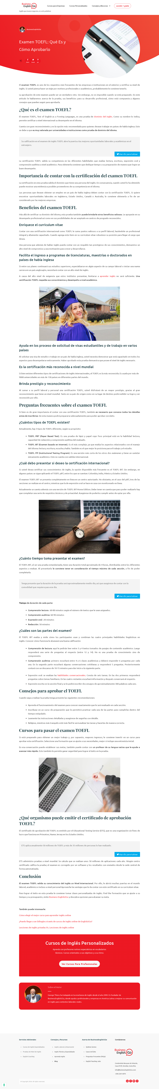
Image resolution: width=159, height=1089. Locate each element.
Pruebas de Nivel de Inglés (32, 1052)
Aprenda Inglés (59, 1056)
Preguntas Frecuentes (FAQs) (96, 1056)
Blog (56, 1061)
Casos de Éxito (91, 1052)
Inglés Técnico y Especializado (64, 1052)
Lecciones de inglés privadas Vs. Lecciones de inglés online (46, 927)
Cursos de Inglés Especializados (34, 1047)
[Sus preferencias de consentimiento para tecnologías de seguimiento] (4, 1085)
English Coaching (28, 1056)
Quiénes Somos (91, 1047)
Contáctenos (120, 1039)
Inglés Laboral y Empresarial (64, 1047)
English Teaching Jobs (93, 1061)
